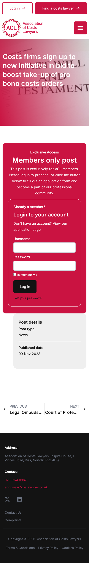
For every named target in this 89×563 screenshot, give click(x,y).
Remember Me (26, 274)
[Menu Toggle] (80, 27)
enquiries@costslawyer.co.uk (26, 487)
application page (27, 229)
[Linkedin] (19, 499)
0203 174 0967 (16, 480)
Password (21, 257)
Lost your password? (27, 298)
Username (21, 239)
